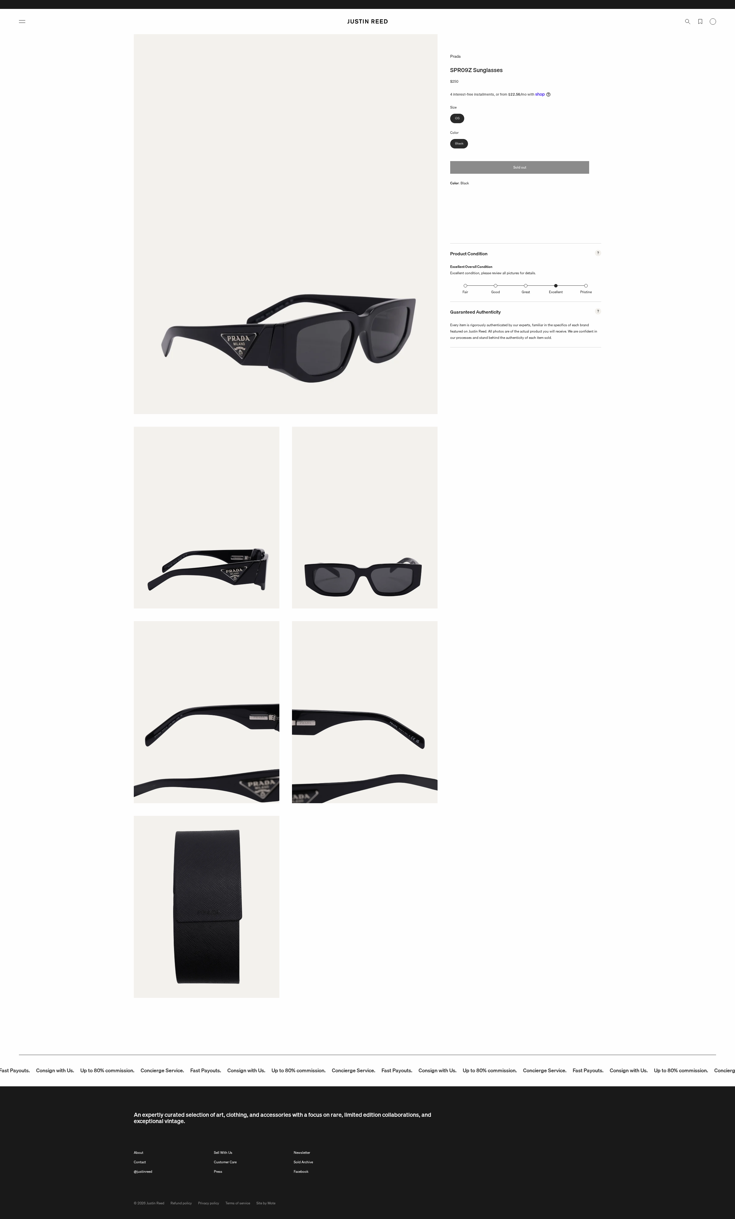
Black (461, 144)
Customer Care (225, 1162)
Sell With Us (223, 1152)
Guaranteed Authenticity (475, 312)
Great (526, 292)
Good (495, 292)
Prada (455, 56)
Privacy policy (208, 1203)
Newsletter (302, 1152)
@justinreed (143, 1171)
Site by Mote (265, 1203)
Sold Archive (303, 1162)
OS (459, 119)
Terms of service (237, 1203)
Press (218, 1171)
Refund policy (181, 1203)
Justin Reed (155, 1203)
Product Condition (469, 253)
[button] (22, 21)
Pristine (586, 292)
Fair (465, 292)
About (138, 1152)
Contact (140, 1162)
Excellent (556, 292)
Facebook (301, 1171)
